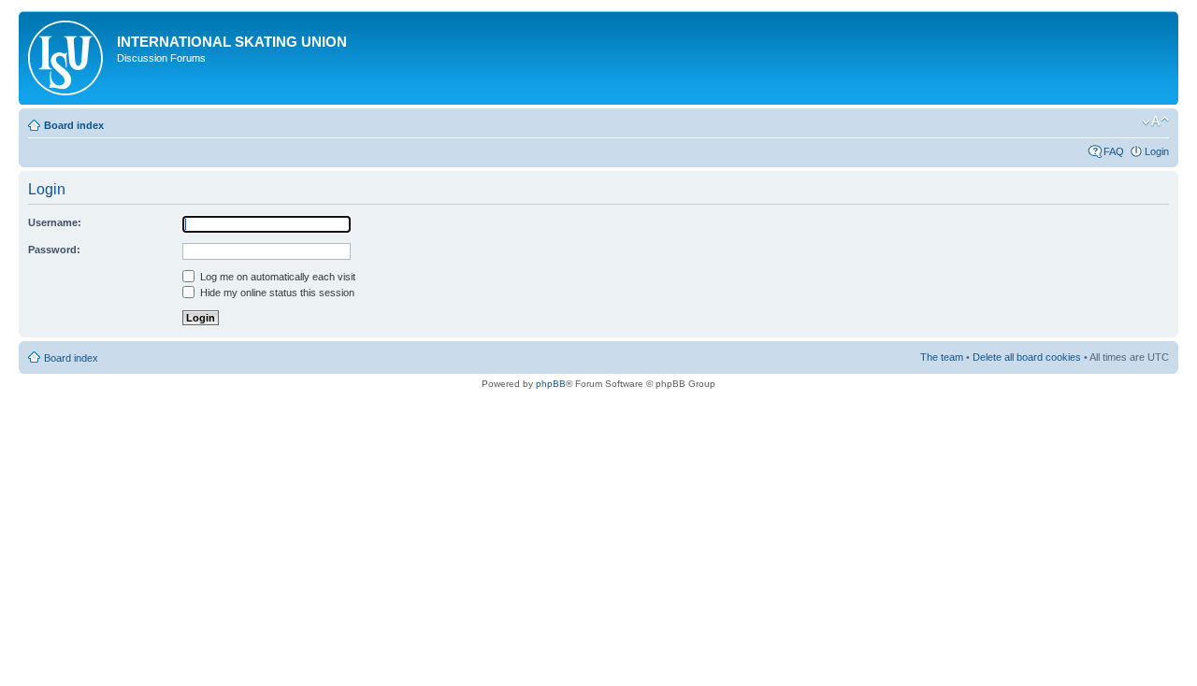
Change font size (1155, 121)
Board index (74, 125)
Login (1157, 151)
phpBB (551, 384)
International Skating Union (232, 42)
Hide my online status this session (275, 292)
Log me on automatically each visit (276, 276)
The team (941, 357)
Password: (54, 249)
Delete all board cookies (1027, 357)
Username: (54, 222)
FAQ (1113, 151)
